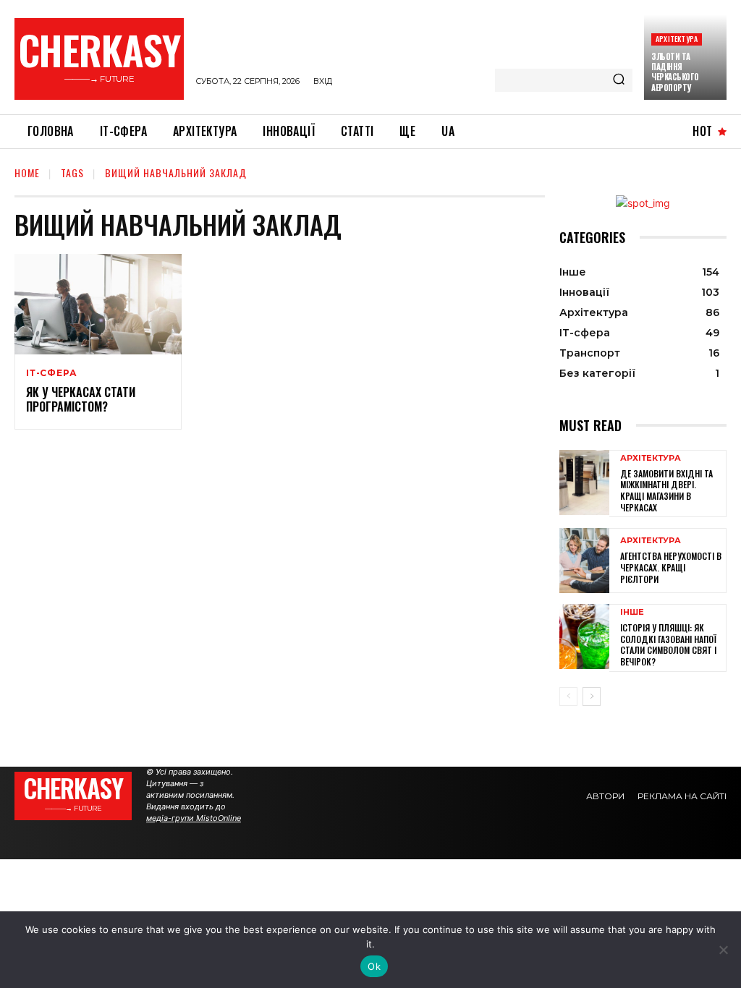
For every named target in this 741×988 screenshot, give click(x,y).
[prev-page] (568, 696)
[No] (723, 949)
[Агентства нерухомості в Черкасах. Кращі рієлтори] (584, 560)
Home (27, 172)
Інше (632, 612)
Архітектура (677, 38)
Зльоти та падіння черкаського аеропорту (675, 72)
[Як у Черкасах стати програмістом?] (98, 304)
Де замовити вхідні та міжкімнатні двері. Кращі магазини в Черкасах (666, 490)
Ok (374, 966)
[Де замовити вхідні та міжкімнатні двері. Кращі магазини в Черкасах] (584, 482)
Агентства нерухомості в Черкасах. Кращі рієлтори (670, 567)
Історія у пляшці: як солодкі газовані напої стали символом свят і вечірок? (668, 644)
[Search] (618, 80)
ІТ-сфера (51, 373)
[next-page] (592, 696)
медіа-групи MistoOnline (193, 818)
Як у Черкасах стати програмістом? (80, 399)
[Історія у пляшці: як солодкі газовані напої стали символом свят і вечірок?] (584, 636)
